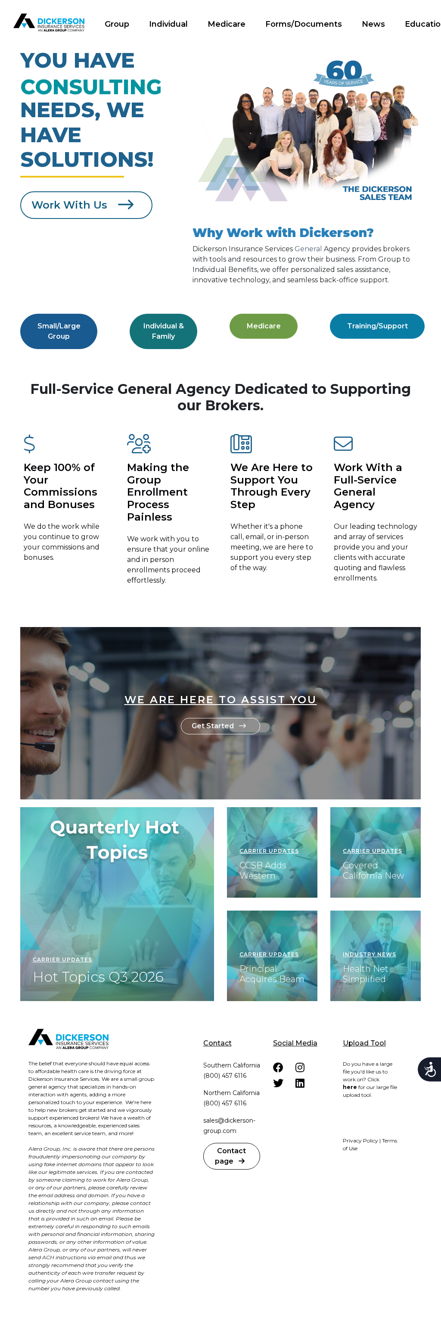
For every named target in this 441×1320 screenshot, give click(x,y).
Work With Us (70, 205)
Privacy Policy (360, 1140)
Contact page (230, 1156)
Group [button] (117, 24)
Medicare (226, 24)
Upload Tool (364, 1043)
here (350, 1087)
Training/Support (377, 326)
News (373, 24)
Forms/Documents (303, 24)
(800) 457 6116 (224, 1076)
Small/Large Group (59, 331)
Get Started (214, 726)
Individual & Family (163, 331)
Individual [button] (168, 24)
